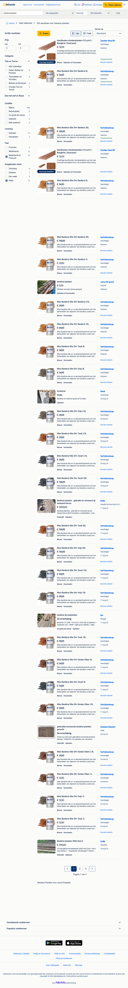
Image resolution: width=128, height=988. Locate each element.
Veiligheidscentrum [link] (53, 5)
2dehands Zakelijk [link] (21, 953)
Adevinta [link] (67, 965)
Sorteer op (99, 29)
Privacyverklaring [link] (92, 953)
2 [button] (79, 869)
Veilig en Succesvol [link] (41, 953)
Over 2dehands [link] (52, 965)
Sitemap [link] (78, 965)
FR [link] (124, 5)
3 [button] (85, 869)
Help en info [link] (27, 5)
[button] (86, 5)
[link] (12, 4)
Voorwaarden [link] (39, 5)
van (6, 44)
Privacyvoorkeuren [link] (64, 958)
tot (20, 44)
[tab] (75, 33)
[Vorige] (67, 869)
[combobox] (23, 13)
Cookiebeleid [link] (109, 953)
